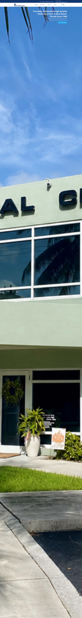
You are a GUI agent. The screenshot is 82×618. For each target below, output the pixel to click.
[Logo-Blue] (19, 3)
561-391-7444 (58, 1)
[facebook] (61, 4)
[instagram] (63, 4)
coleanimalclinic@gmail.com (61, 2)
